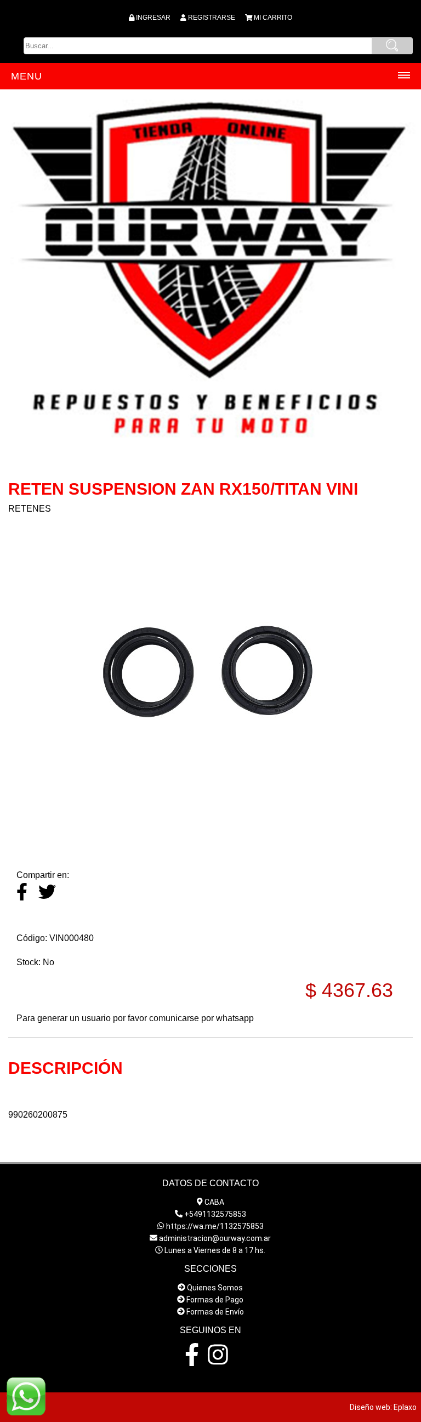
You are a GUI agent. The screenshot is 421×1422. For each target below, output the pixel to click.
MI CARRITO (273, 17)
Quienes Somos (215, 1287)
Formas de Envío (215, 1311)
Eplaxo (405, 1407)
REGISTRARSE (211, 17)
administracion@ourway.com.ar (215, 1238)
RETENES (29, 508)
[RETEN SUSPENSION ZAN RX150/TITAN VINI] (210, 838)
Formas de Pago (214, 1299)
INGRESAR (153, 17)
